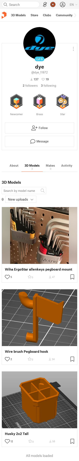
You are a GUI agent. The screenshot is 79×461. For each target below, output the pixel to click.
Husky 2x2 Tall (17, 434)
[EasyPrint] (45, 4)
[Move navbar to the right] (75, 15)
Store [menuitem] (34, 15)
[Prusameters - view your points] (53, 4)
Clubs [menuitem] (47, 15)
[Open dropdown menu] (73, 47)
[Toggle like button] (7, 276)
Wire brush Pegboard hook (26, 351)
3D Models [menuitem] (18, 15)
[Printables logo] (4, 15)
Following (48, 85)
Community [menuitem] (64, 15)
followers (30, 85)
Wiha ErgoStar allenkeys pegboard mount (38, 269)
